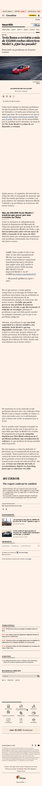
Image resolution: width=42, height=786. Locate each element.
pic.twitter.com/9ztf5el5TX (24, 274)
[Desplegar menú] (3, 15)
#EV (22, 264)
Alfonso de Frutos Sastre (21, 88)
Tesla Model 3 (6, 546)
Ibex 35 (5, 11)
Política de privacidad (10, 768)
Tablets (13, 29)
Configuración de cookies (30, 766)
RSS (29, 768)
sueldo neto (33, 708)
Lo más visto (6, 656)
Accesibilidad (20, 768)
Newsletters (33, 768)
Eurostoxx (10, 680)
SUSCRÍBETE (32, 15)
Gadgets (26, 29)
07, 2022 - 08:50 (21, 91)
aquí (30, 559)
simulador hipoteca (21, 708)
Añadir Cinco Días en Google (12, 101)
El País (37, 19)
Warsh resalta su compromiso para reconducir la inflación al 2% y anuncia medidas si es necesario (21, 641)
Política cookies (20, 766)
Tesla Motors (15, 546)
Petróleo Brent (32, 11)
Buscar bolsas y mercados (11, 671)
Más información (6, 554)
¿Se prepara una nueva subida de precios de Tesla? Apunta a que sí (26, 520)
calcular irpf (8, 708)
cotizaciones (8, 722)
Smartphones (6, 29)
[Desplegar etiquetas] (38, 545)
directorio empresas (33, 715)
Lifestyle (32, 29)
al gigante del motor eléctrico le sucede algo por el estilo (20, 116)
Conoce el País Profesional (21, 730)
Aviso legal (12, 766)
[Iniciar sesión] (38, 15)
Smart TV (19, 29)
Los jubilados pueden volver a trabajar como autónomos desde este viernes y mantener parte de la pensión (20, 661)
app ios (21, 722)
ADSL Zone (35, 25)
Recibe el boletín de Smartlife (13, 506)
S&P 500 (17, 11)
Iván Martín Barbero (19, 524)
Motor (38, 29)
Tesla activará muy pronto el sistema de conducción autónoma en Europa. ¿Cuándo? (26, 532)
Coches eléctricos (25, 546)
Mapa (25, 768)
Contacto (6, 766)
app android (34, 722)
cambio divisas (21, 715)
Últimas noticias (8, 625)
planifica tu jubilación (8, 715)
